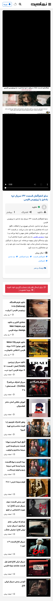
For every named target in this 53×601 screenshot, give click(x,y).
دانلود (40, 212)
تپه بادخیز (11, 257)
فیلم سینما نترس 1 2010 (15, 482)
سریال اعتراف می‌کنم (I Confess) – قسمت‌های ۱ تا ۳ (15, 386)
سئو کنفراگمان (24, 257)
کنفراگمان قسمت (39, 257)
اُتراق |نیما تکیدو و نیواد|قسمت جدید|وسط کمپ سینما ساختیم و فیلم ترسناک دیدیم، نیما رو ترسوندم (15, 450)
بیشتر (9, 212)
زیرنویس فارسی (38, 237)
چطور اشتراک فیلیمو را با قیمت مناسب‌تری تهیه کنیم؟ (15, 426)
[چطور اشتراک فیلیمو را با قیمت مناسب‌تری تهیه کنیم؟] (38, 428)
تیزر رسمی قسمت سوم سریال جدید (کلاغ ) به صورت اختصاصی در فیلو (15, 506)
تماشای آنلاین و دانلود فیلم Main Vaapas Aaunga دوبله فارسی (16, 326)
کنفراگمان (41, 261)
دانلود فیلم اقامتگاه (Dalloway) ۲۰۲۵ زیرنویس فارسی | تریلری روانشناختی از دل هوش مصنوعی (15, 310)
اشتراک (25, 212)
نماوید (35, 207)
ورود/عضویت (25, 290)
